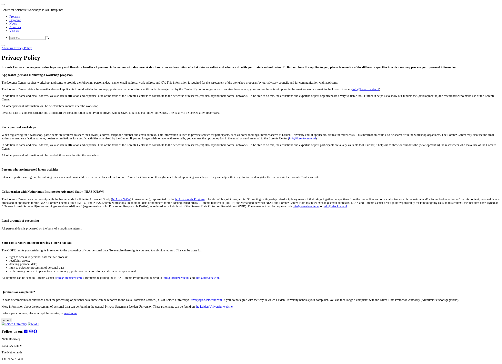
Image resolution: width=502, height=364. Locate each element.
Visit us (14, 30)
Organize (15, 20)
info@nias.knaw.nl (335, 206)
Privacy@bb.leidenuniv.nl (206, 300)
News (13, 23)
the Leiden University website (214, 306)
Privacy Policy (23, 48)
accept (7, 320)
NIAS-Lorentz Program (190, 199)
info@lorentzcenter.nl (365, 89)
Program (14, 16)
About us (15, 27)
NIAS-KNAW (121, 199)
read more (70, 313)
